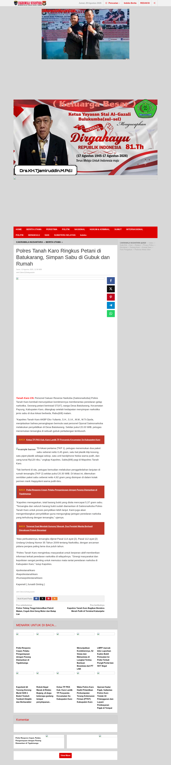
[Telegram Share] (111, 305)
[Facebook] (36, 598)
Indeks (151, 243)
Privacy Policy (148, 245)
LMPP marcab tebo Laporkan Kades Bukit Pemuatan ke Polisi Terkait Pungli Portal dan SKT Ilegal (105, 657)
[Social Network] (154, 3)
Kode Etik (123, 245)
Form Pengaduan (126, 250)
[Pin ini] (111, 297)
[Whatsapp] (111, 313)
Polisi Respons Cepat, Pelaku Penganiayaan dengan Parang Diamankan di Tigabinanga (28, 740)
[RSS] (54, 598)
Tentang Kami (135, 247)
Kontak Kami (146, 247)
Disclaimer (124, 247)
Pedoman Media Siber (143, 250)
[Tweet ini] (111, 288)
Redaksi (138, 245)
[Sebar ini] (111, 280)
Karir (131, 245)
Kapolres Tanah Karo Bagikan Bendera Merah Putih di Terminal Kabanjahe (85, 608)
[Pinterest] (48, 598)
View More (65, 755)
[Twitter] (42, 598)
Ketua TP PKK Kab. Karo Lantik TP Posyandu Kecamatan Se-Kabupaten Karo (64, 693)
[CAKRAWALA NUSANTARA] (30, 3)
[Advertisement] (89, 79)
